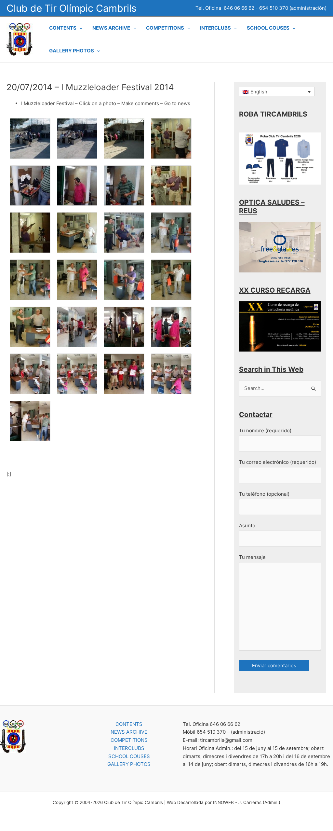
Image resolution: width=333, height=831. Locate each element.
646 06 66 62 (239, 8)
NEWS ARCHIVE (129, 732)
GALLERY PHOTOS (129, 764)
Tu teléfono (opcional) (264, 494)
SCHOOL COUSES (129, 756)
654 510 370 (273, 8)
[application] (79, 28)
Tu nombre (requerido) (265, 430)
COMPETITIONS (129, 740)
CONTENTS (128, 724)
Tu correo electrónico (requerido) (277, 462)
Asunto (247, 525)
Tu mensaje (252, 557)
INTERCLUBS (129, 748)
